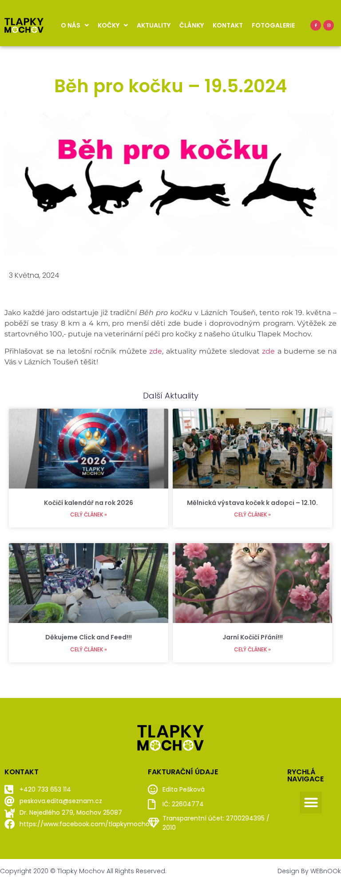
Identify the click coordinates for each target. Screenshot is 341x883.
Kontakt (228, 25)
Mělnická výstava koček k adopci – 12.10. (252, 502)
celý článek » (88, 514)
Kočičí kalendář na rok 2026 (88, 502)
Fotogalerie (273, 25)
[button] (311, 803)
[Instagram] (328, 25)
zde (155, 351)
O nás (70, 25)
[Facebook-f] (315, 25)
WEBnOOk (325, 871)
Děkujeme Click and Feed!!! (88, 637)
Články (191, 25)
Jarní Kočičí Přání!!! (252, 637)
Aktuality (153, 25)
